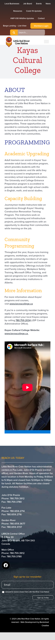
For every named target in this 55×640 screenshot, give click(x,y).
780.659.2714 (17, 511)
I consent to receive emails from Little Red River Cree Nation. (27, 592)
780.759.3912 (17, 498)
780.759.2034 (23, 320)
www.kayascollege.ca (21, 303)
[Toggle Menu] (46, 41)
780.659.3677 (17, 523)
